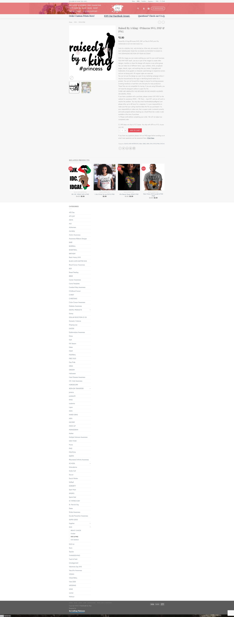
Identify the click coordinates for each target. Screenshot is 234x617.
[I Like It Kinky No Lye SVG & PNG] (104, 177)
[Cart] (149, 8)
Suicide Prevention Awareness (78, 516)
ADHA (71, 220)
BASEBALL (72, 246)
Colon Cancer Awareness (77, 302)
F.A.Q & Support (90, 11)
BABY (70, 242)
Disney (71, 313)
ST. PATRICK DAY (74, 501)
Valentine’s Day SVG (75, 567)
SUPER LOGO (73, 519)
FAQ (157, 1)
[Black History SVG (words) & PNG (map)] (153, 177)
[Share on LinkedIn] (134, 148)
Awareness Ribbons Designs (78, 238)
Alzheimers (72, 227)
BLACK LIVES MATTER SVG (131, 144)
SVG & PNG (82, 22)
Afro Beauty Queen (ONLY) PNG (128, 194)
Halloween (72, 373)
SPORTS (71, 493)
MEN (70, 418)
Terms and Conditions (104, 603)
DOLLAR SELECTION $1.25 (78, 317)
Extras (71, 336)
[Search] (138, 8)
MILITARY (72, 422)
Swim (70, 548)
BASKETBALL (73, 250)
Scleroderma (73, 467)
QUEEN (71, 456)
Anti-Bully (72, 231)
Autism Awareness (74, 235)
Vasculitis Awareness (75, 570)
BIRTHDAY (72, 253)
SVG (138, 1)
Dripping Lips (73, 325)
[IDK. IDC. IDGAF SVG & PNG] (80, 177)
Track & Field (73, 559)
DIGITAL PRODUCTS (75, 310)
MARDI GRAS (73, 415)
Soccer (71, 475)
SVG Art (162, 144)
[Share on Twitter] (123, 148)
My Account (75, 11)
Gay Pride (72, 362)
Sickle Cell (72, 471)
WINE (71, 589)
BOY (70, 268)
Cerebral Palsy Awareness (77, 287)
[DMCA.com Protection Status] (5, 616)
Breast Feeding (73, 272)
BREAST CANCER (76, 530)
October (73, 534)
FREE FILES (72, 358)
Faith (70, 340)
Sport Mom (72, 490)
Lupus (71, 407)
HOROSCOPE (73, 385)
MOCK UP (72, 426)
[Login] (144, 8)
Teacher (71, 552)
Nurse (71, 445)
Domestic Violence (75, 321)
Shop (133, 1)
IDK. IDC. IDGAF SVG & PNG (80, 194)
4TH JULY (72, 216)
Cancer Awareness (75, 280)
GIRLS (144, 144)
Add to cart (135, 130)
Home (70, 22)
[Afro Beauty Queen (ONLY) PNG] (129, 177)
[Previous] (72, 52)
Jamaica (71, 392)
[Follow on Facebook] (160, 1)
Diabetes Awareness (75, 306)
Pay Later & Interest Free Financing (85, 5)
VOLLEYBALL (73, 578)
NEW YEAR (72, 441)
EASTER (71, 328)
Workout (71, 597)
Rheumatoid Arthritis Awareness (79, 460)
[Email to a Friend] (127, 148)
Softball (71, 482)
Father (140, 144)
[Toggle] (90, 310)
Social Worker (73, 478)
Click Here (150, 138)
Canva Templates (74, 283)
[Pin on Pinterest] (130, 148)
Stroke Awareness (74, 512)
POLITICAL (72, 452)
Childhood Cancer (75, 291)
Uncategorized (73, 563)
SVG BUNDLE (75, 540)
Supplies (150, 1)
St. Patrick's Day (74, 505)
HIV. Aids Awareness (75, 381)
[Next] (112, 52)
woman (71, 593)
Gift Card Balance (78, 8)
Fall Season (72, 343)
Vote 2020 (72, 582)
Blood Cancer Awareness (77, 265)
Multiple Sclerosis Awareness (78, 437)
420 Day (71, 212)
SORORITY (72, 486)
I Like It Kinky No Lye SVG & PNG (105, 194)
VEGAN (71, 574)
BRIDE (71, 276)
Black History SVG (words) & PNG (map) (153, 195)
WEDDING (72, 585)
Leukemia (72, 403)
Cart (84, 603)
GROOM (72, 370)
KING (148, 144)
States (71, 508)
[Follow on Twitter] (164, 1)
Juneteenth (72, 396)
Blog (90, 8)
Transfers (143, 1)
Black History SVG (75, 257)
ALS (70, 224)
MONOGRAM (73, 430)
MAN (70, 411)
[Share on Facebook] (120, 148)
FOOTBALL (72, 355)
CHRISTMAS (73, 298)
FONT (71, 351)
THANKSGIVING (74, 555)
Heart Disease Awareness (77, 377)
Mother (71, 433)
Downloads (92, 603)
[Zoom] (71, 78)
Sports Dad (72, 497)
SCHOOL (72, 463)
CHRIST (71, 295)
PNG (70, 448)
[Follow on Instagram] (162, 1)
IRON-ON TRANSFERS (76, 388)
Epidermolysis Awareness (77, 332)
